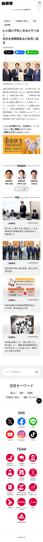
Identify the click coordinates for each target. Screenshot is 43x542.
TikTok (33, 435)
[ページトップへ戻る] (39, 401)
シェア (21, 52)
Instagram (21, 435)
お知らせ (7, 21)
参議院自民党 (21, 518)
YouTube (10, 435)
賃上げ (13, 393)
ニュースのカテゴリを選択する (21, 9)
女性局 (33, 463)
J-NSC (33, 507)
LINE (33, 423)
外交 (34, 21)
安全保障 (7, 25)
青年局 (10, 478)
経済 (21, 393)
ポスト (10, 52)
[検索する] (36, 371)
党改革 (30, 393)
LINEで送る (33, 52)
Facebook (21, 423)
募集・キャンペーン (31, 397)
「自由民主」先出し (21, 21)
